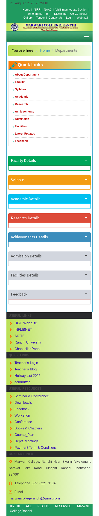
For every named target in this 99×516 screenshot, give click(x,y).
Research (21, 104)
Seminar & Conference (32, 396)
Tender (40, 17)
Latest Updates (25, 133)
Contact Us (55, 17)
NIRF (37, 9)
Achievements (24, 111)
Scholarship (34, 13)
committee (22, 382)
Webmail (82, 17)
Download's (23, 402)
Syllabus (20, 89)
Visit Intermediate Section (71, 9)
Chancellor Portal (27, 349)
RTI (48, 13)
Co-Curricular (78, 13)
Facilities (21, 126)
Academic (21, 96)
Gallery (27, 17)
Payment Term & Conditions (36, 447)
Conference (23, 422)
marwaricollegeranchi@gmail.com (34, 498)
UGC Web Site (26, 323)
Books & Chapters (28, 428)
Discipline (60, 13)
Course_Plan (24, 435)
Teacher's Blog (26, 369)
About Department (27, 74)
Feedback (21, 141)
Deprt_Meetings (26, 441)
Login (69, 17)
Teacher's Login (26, 363)
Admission (22, 119)
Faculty (20, 82)
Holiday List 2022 (27, 376)
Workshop (22, 415)
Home (26, 9)
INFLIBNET (23, 329)
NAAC (48, 9)
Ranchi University (28, 342)
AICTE (20, 336)
